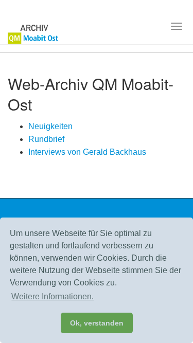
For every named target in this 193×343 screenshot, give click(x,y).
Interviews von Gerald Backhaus (87, 152)
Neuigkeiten (50, 126)
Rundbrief (46, 139)
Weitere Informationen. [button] (52, 296)
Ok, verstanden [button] (97, 323)
